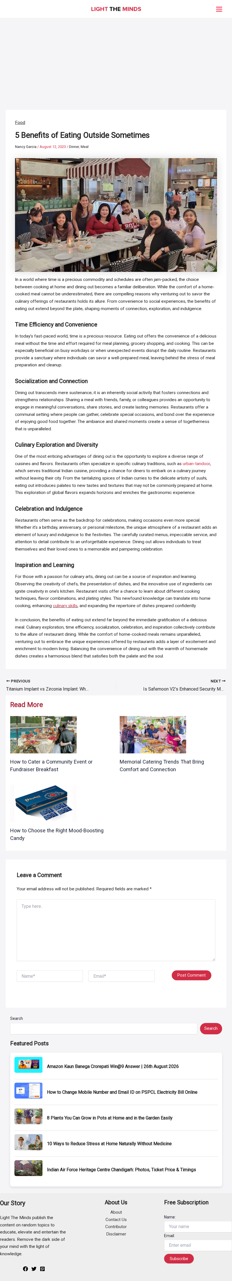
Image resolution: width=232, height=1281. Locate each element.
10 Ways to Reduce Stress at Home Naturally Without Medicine (109, 1143)
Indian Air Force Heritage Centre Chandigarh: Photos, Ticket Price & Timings (121, 1169)
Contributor (116, 1226)
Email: (169, 1235)
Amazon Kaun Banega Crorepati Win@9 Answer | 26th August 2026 (113, 1066)
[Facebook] (25, 1268)
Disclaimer (116, 1234)
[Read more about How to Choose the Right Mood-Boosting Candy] (43, 803)
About (116, 1212)
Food (20, 122)
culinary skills (65, 605)
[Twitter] (33, 1268)
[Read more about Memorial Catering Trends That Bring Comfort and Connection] (153, 734)
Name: (170, 1217)
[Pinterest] (42, 1268)
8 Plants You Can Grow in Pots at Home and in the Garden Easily (110, 1118)
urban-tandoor (196, 463)
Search (16, 1018)
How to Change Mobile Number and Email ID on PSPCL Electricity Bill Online (122, 1092)
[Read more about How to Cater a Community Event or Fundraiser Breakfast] (43, 734)
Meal (85, 147)
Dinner (74, 147)
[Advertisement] (116, 60)
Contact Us (116, 1219)
